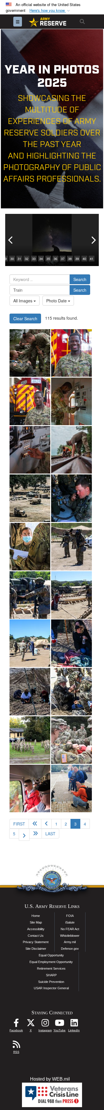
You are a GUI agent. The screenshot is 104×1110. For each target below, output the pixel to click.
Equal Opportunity (51, 955)
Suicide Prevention (51, 981)
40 (84, 258)
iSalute (70, 922)
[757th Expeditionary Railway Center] (71, 450)
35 (48, 258)
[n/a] (71, 353)
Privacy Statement (36, 942)
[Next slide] (93, 240)
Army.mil (70, 942)
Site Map (36, 922)
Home (35, 915)
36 (55, 258)
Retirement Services (51, 968)
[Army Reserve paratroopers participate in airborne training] (30, 353)
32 (26, 258)
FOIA (70, 915)
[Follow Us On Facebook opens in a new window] (16, 1024)
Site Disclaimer (35, 948)
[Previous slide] (11, 240)
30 (12, 258)
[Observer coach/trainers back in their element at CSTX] (30, 498)
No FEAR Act (70, 929)
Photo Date (57, 301)
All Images (23, 301)
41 (91, 258)
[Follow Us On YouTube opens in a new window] (59, 1024)
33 (34, 258)
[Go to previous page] (46, 824)
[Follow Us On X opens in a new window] (30, 1024)
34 (41, 258)
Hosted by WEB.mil (50, 1079)
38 (70, 258)
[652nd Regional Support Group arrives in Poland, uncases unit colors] (30, 740)
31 (19, 258)
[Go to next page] (24, 835)
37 (62, 258)
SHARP (51, 975)
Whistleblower (69, 935)
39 (77, 258)
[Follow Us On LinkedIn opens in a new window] (74, 1024)
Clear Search (25, 318)
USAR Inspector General (51, 988)
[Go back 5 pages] (35, 824)
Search (79, 279)
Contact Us (36, 935)
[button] (50, 10)
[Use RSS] (16, 1045)
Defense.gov (70, 948)
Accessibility (35, 929)
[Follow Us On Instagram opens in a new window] (45, 1024)
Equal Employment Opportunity (51, 962)
